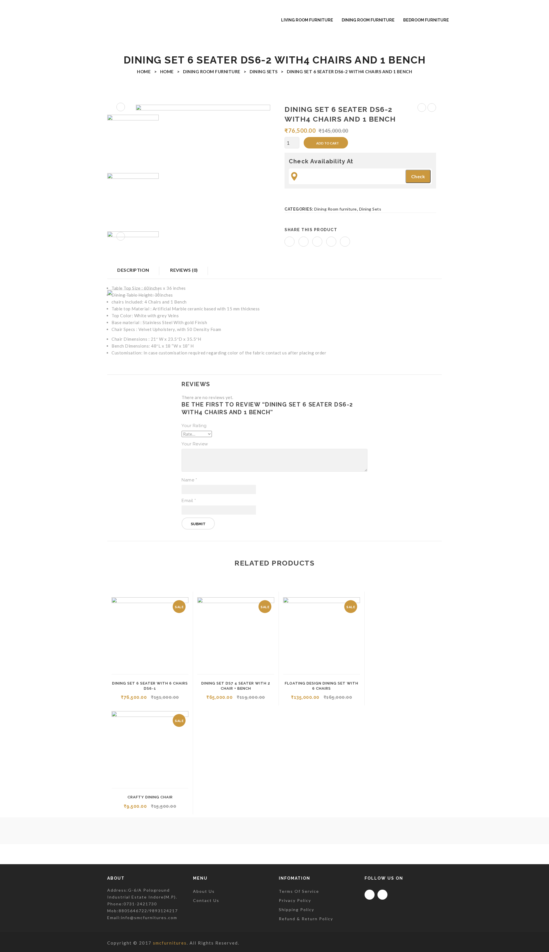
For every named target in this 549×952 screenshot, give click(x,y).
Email (189, 500)
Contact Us (206, 900)
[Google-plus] (382, 895)
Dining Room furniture (211, 71)
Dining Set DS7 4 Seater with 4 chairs (432, 108)
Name (189, 480)
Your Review (195, 444)
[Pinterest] (317, 242)
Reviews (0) (184, 270)
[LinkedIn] (345, 242)
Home (144, 71)
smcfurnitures (170, 942)
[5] (133, 199)
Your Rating (194, 425)
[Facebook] (290, 242)
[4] (203, 172)
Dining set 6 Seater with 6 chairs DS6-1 (422, 108)
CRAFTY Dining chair (150, 797)
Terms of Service (299, 891)
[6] (133, 257)
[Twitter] (304, 242)
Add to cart (327, 143)
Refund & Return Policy (306, 918)
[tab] (184, 273)
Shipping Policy (296, 909)
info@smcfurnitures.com (149, 917)
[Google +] (331, 242)
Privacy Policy (295, 900)
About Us (204, 891)
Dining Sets (264, 71)
